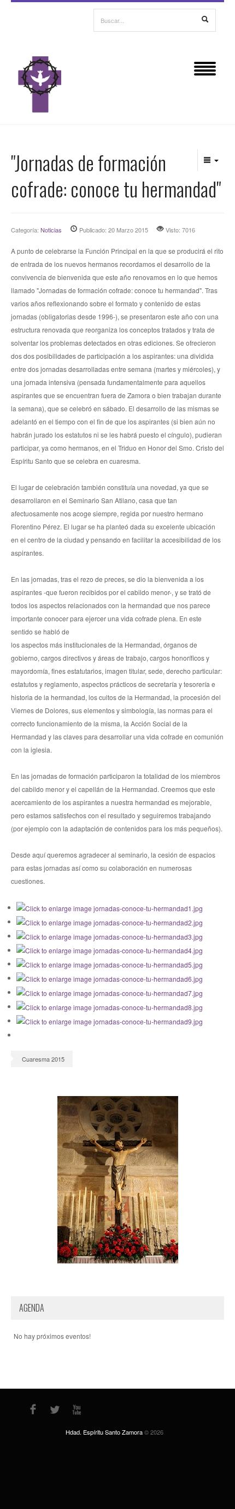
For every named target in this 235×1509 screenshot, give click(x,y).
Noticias (51, 229)
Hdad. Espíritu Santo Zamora (104, 1432)
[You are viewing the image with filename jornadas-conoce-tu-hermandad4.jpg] (109, 949)
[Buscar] (205, 19)
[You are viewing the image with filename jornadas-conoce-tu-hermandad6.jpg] (109, 977)
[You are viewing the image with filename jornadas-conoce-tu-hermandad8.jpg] (109, 1006)
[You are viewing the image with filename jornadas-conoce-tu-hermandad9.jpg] (109, 1020)
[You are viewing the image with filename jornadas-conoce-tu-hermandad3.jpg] (109, 935)
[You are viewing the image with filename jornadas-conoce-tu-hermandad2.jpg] (109, 921)
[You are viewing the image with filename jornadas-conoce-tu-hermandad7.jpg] (109, 992)
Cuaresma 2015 (43, 1058)
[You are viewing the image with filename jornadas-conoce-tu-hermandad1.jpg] (109, 907)
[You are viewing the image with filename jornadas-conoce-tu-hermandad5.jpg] (109, 963)
